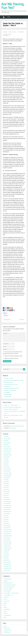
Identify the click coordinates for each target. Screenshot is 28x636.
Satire (5, 607)
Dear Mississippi (12, 428)
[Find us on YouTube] (12, 308)
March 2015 (6, 560)
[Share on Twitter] (6, 310)
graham (5, 31)
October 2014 (7, 570)
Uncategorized (6, 35)
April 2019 (6, 489)
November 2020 (7, 475)
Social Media (7, 609)
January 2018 (7, 503)
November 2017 (7, 507)
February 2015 (7, 562)
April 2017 (6, 521)
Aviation (6, 580)
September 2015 (8, 548)
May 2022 (6, 444)
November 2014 (7, 568)
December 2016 (7, 529)
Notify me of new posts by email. (11, 358)
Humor (5, 599)
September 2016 (8, 535)
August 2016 (7, 537)
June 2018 (6, 493)
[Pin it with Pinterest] (10, 310)
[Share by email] (14, 310)
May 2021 (6, 463)
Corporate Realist (8, 589)
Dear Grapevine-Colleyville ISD (17, 426)
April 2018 (6, 497)
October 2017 (7, 509)
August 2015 (7, 550)
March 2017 (6, 523)
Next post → (22, 319)
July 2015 (6, 552)
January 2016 (7, 539)
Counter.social (7, 386)
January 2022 (7, 446)
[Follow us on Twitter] (6, 308)
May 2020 (6, 483)
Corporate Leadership (9, 587)
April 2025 (6, 436)
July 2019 (6, 485)
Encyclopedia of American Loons (11, 388)
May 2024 (6, 440)
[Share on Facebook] (4, 310)
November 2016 (7, 531)
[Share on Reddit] (8, 310)
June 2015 (6, 554)
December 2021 (7, 448)
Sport (10, 34)
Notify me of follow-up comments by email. (13, 355)
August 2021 (7, 456)
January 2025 (7, 438)
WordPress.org (7, 632)
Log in (5, 626)
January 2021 (7, 471)
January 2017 (7, 527)
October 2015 (7, 545)
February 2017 (7, 525)
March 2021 (6, 467)
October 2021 (7, 452)
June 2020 (6, 481)
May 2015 (6, 556)
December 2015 (7, 541)
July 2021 (6, 458)
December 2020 (7, 473)
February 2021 (7, 469)
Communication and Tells (9, 584)
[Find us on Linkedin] (8, 308)
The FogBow (7, 392)
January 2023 (7, 442)
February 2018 (7, 501)
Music (5, 603)
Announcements (7, 578)
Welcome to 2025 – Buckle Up (11, 409)
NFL (5, 605)
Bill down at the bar (8, 582)
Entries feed (6, 628)
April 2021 (6, 465)
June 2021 (6, 461)
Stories (5, 613)
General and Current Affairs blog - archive (13, 380)
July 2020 (6, 479)
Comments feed (7, 630)
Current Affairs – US (8, 595)
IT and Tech (6, 601)
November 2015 (7, 543)
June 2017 (6, 517)
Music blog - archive (8, 382)
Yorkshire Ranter (8, 394)
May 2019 (6, 487)
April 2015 (6, 558)
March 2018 (6, 499)
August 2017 (7, 513)
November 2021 (7, 450)
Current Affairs (7, 591)
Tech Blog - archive (8, 378)
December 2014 (7, 566)
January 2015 (7, 564)
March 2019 (6, 491)
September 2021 (8, 454)
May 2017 (6, 519)
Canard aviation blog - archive (11, 384)
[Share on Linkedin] (12, 310)
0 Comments (21, 31)
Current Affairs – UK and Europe (11, 593)
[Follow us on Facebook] (4, 308)
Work (5, 617)
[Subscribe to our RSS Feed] (10, 308)
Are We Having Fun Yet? (12, 6)
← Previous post (6, 319)
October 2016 (7, 533)
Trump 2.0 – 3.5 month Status (11, 405)
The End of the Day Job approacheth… (13, 407)
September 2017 (8, 511)
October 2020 (7, 477)
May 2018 (6, 495)
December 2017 (7, 505)
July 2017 (6, 515)
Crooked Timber (7, 396)
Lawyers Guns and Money (10, 390)
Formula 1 (6, 34)
